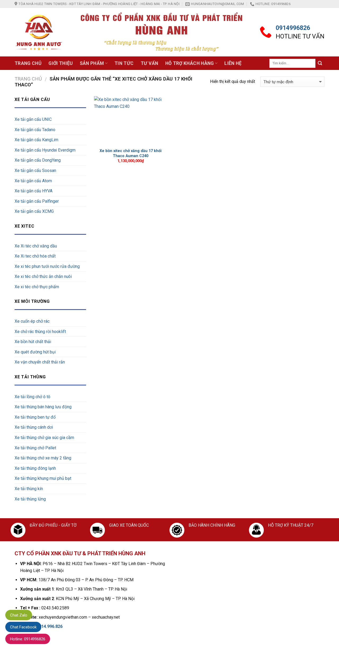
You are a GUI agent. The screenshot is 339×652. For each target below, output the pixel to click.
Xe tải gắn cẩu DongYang (38, 160)
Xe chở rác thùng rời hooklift (40, 331)
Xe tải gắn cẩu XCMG (34, 211)
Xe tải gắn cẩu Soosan (35, 170)
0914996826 (293, 28)
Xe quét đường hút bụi (35, 351)
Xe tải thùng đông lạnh (35, 468)
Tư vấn (149, 63)
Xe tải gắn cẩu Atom (33, 180)
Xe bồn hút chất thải (33, 341)
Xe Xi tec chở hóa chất (35, 256)
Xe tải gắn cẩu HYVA (33, 190)
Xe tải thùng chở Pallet (35, 447)
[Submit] (319, 63)
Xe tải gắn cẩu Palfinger (37, 201)
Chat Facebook (23, 627)
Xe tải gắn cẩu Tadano (35, 129)
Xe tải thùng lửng (30, 499)
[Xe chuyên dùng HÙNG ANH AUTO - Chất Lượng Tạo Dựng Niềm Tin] (39, 32)
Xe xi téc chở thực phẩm (37, 286)
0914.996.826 (50, 626)
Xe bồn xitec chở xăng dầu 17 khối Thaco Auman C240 (131, 153)
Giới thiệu (60, 63)
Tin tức (123, 63)
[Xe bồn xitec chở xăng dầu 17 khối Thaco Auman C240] (130, 120)
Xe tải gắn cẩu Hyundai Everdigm (45, 150)
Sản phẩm (92, 63)
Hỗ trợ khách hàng (189, 63)
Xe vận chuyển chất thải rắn (40, 362)
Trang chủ (28, 63)
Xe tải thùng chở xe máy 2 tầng (43, 457)
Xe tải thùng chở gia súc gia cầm (44, 437)
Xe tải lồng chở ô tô (32, 396)
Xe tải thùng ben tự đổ (35, 417)
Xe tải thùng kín (29, 488)
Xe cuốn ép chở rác (32, 321)
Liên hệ (233, 63)
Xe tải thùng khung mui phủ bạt (43, 478)
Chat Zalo (18, 615)
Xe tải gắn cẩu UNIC (33, 119)
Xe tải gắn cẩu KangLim (36, 139)
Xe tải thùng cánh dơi (34, 427)
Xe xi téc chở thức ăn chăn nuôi (43, 276)
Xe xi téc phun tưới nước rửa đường (47, 266)
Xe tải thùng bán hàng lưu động (43, 406)
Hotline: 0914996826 (27, 639)
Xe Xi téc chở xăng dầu (36, 246)
